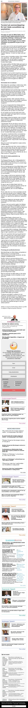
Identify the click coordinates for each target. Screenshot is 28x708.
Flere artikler (22, 423)
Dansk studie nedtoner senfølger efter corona (18, 639)
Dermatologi (18, 383)
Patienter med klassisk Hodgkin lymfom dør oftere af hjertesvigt (13, 645)
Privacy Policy (21, 393)
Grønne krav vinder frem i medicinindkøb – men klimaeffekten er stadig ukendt (12, 469)
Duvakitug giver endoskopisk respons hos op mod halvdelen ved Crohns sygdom (13, 491)
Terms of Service (5, 394)
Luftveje (5, 385)
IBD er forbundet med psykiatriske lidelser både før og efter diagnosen (13, 495)
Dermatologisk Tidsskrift (9, 506)
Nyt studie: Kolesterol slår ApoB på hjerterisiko (17, 632)
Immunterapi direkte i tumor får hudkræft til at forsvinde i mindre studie (18, 510)
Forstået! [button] (13, 706)
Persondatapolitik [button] (22, 703)
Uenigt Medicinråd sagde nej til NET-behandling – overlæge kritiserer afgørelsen (13, 486)
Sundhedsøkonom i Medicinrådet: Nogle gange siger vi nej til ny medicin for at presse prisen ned (13, 450)
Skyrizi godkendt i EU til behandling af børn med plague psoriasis (13, 523)
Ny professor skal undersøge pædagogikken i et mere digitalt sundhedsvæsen (16, 669)
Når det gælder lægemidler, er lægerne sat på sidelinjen (13, 337)
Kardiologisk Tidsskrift (8, 621)
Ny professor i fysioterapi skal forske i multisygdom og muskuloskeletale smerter (15, 680)
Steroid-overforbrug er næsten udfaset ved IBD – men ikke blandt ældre (19, 481)
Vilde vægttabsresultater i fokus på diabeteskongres (17, 402)
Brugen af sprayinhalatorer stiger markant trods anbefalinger (19, 593)
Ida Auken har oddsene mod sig (10, 324)
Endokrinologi (18, 381)
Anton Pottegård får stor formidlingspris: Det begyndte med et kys (8, 551)
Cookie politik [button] (15, 703)
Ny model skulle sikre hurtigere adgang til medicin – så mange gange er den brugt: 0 (12, 436)
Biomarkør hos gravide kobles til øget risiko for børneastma (13, 611)
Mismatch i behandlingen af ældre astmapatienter (19, 601)
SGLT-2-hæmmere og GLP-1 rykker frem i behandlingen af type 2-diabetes (18, 409)
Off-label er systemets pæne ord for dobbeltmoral (11, 334)
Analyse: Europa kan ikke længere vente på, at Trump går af (13, 445)
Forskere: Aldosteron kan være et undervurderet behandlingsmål (18, 625)
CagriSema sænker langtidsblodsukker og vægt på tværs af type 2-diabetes (12, 415)
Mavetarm (17, 385)
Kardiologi (5, 381)
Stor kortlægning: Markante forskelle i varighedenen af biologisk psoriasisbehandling (18, 517)
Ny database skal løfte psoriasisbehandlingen (18, 529)
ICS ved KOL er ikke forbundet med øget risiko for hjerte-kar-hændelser (12, 607)
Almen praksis (6, 386)
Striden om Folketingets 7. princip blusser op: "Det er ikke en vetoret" (13, 459)
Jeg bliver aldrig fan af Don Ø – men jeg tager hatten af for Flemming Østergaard (9, 574)
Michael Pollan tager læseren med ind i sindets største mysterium (9, 565)
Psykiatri (8, 32)
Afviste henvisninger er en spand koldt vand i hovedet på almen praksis (13, 330)
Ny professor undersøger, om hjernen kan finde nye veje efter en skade (16, 658)
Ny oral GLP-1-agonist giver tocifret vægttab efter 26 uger (13, 419)
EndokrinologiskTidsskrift (9, 398)
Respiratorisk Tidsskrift (8, 589)
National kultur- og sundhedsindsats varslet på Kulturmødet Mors (13, 543)
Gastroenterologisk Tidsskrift (10, 477)
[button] (1, 1)
